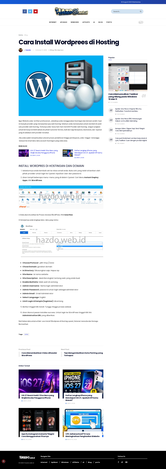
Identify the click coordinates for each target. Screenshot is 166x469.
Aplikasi (63, 22)
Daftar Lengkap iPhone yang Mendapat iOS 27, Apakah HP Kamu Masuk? (88, 152)
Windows (75, 22)
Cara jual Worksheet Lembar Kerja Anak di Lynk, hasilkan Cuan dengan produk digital (131, 139)
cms (26, 334)
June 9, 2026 (36, 155)
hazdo (28, 50)
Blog (100, 22)
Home (21, 35)
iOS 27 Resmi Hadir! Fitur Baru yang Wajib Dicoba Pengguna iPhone (44, 151)
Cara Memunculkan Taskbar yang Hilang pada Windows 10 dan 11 (123, 97)
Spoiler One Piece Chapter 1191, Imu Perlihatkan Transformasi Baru (128, 110)
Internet (52, 22)
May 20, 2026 (27, 439)
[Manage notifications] (3, 461)
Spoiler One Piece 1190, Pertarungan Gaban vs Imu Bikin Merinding (128, 120)
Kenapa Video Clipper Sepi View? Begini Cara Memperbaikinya (130, 129)
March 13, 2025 (72, 439)
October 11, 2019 (41, 50)
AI (94, 22)
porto (109, 22)
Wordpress (58, 50)
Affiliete (86, 22)
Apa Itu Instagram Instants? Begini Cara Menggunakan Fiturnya (37, 435)
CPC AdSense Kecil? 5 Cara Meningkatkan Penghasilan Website (82, 435)
